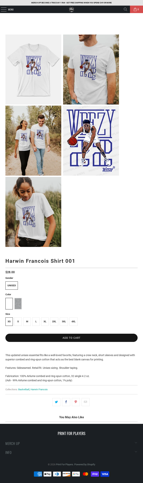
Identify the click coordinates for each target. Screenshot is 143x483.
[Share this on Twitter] (56, 402)
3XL (64, 321)
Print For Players (64, 464)
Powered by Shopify (84, 464)
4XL (74, 321)
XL (45, 321)
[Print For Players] (71, 9)
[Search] (125, 9)
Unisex (11, 285)
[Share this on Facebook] (66, 402)
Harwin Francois (39, 389)
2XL (54, 321)
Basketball (23, 389)
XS (9, 321)
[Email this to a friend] (86, 402)
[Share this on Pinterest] (76, 402)
